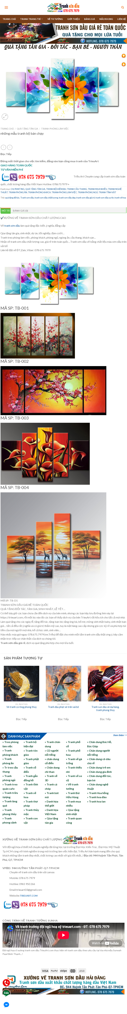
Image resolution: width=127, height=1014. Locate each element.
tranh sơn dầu (12, 225)
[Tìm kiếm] (122, 7)
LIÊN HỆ (121, 19)
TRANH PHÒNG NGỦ (88, 192)
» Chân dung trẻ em (98, 767)
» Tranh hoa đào (97, 797)
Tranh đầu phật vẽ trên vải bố (63, 707)
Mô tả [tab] (6, 210)
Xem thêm (118, 735)
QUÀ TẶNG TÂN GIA (27, 128)
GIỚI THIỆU (73, 19)
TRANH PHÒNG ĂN (18, 192)
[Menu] (6, 7)
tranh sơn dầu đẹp (67, 197)
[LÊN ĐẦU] (123, 55)
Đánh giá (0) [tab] (20, 210)
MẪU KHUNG (106, 19)
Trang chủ (7, 128)
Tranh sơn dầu (27, 197)
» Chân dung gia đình (99, 771)
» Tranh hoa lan (96, 801)
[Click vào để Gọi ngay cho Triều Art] (36, 176)
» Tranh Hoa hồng (97, 793)
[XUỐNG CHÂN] (123, 64)
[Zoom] (5, 116)
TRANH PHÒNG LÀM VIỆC (55, 128)
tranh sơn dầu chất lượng (46, 197)
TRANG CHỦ (9, 19)
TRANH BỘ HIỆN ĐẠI (56, 189)
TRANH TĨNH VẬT (107, 192)
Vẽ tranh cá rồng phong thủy (21, 707)
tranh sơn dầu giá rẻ (85, 197)
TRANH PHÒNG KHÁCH (39, 192)
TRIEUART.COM (29, 895)
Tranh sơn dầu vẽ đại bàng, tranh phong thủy (105, 709)
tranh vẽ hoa (120, 197)
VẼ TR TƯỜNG (55, 19)
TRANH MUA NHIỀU (97, 189)
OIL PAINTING (17, 189)
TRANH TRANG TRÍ (30, 19)
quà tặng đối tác (12, 197)
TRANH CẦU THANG (77, 189)
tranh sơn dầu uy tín (105, 197)
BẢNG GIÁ (89, 19)
